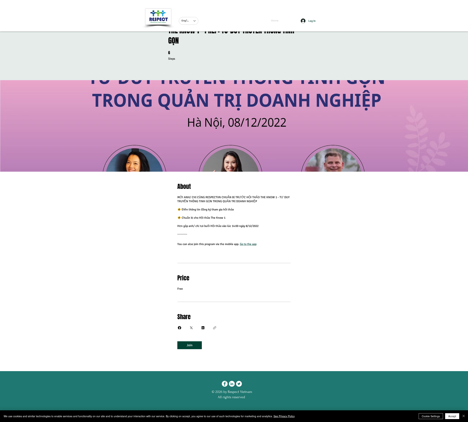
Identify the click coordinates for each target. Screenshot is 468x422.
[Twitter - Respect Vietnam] (239, 384)
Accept (452, 416)
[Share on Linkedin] (203, 328)
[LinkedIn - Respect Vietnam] (232, 384)
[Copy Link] (214, 328)
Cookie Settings (431, 416)
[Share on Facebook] (179, 328)
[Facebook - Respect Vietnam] (225, 384)
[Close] (463, 416)
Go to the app (248, 244)
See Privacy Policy (284, 416)
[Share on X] (191, 328)
